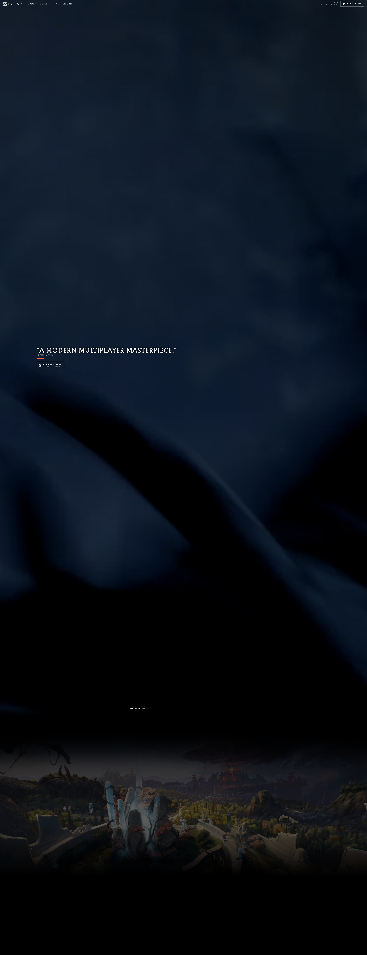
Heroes (44, 4)
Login (335, 2)
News (56, 4)
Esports (68, 4)
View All (146, 708)
